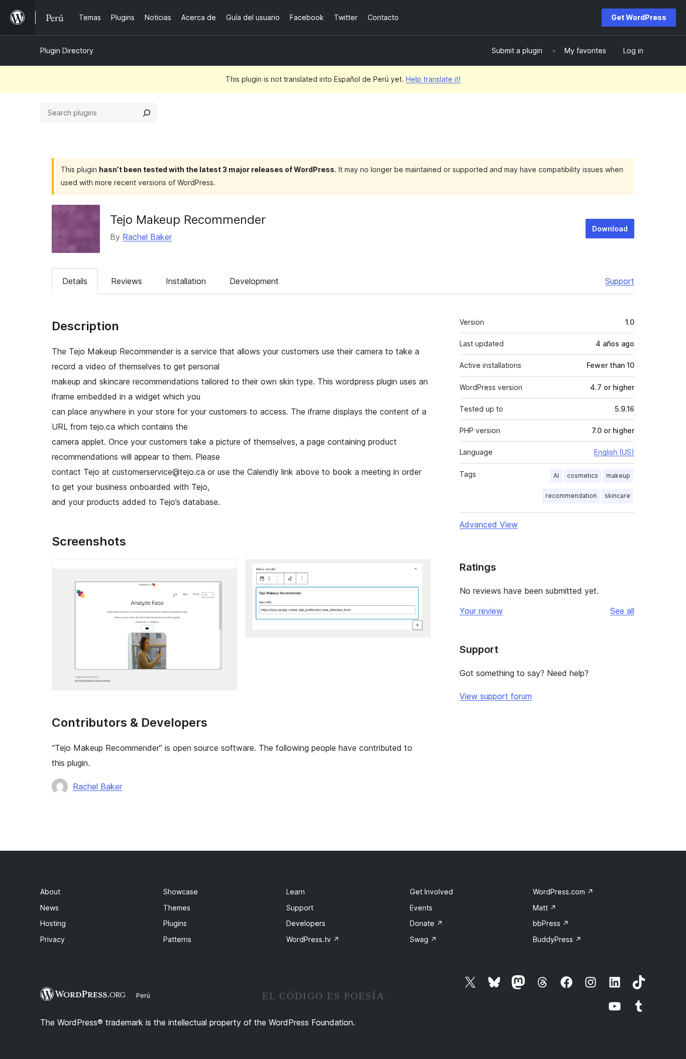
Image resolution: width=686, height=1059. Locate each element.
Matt (544, 907)
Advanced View (489, 524)
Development (254, 281)
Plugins (175, 923)
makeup (618, 475)
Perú (143, 995)
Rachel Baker (147, 237)
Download (610, 228)
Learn (295, 891)
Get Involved (431, 891)
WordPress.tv (312, 939)
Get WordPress (638, 17)
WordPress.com (563, 891)
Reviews (126, 281)
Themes (176, 907)
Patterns (177, 939)
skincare (617, 495)
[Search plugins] (147, 113)
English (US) (614, 452)
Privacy (52, 939)
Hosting (53, 923)
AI (556, 475)
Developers (305, 923)
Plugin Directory (66, 50)
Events (421, 907)
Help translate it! (433, 79)
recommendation (571, 495)
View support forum (496, 696)
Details (74, 281)
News (49, 907)
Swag (423, 939)
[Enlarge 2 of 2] (417, 573)
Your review (481, 611)
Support (619, 281)
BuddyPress (557, 939)
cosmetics (582, 475)
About (50, 891)
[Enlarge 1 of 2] (223, 573)
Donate (426, 923)
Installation (186, 281)
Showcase (180, 891)
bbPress (551, 923)
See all (622, 611)
